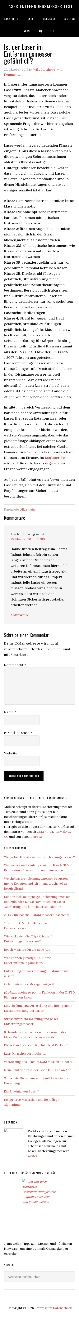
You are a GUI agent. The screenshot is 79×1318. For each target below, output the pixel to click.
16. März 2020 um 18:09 (28, 539)
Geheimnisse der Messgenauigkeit (29, 984)
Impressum (43, 1308)
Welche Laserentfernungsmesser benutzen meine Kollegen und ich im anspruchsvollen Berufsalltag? (36, 883)
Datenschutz (62, 1308)
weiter (32, 1156)
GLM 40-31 (45, 831)
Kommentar (15, 665)
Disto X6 (36, 836)
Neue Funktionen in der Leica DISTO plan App (37, 1070)
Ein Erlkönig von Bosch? (21, 1091)
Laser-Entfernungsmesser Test (39, 6)
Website (10, 753)
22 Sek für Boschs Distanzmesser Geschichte (37, 915)
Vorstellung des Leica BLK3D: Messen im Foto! (38, 1062)
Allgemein (27, 509)
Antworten (19, 615)
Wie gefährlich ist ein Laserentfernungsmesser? (39, 857)
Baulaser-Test (56, 457)
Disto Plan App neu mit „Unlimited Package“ (36, 1045)
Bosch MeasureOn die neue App (27, 949)
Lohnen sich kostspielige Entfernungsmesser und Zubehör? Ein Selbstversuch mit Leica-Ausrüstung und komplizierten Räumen (37, 902)
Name (10, 712)
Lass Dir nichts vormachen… (25, 1053)
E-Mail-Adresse (18, 732)
